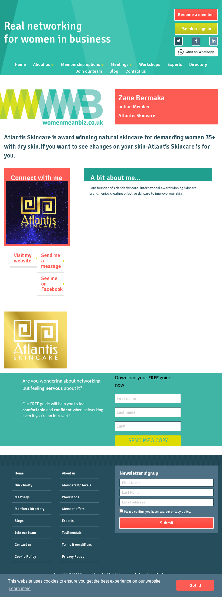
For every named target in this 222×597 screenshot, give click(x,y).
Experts (175, 64)
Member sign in (196, 28)
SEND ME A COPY (148, 440)
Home (20, 64)
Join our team (89, 71)
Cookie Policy (25, 556)
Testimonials (71, 533)
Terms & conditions (77, 545)
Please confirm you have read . (157, 512)
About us (41, 64)
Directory (198, 64)
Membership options (80, 64)
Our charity (23, 485)
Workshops (149, 64)
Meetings (120, 64)
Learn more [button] (20, 588)
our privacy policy (177, 512)
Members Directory (29, 509)
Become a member (196, 14)
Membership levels (76, 485)
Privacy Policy (73, 556)
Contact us (135, 71)
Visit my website (22, 258)
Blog (113, 71)
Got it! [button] (195, 585)
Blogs (19, 521)
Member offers (73, 509)
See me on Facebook (52, 284)
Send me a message (51, 260)
